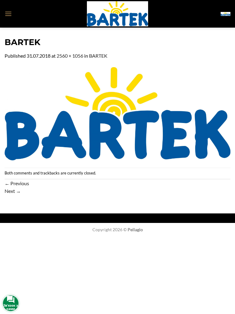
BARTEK (98, 56)
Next (13, 191)
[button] (8, 13)
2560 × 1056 (70, 56)
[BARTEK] (117, 113)
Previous (17, 183)
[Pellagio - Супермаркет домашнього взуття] (117, 14)
